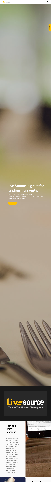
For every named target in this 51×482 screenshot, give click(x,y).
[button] (25, 403)
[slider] (24, 414)
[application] (25, 403)
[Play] (5, 414)
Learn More (12, 203)
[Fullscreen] (45, 414)
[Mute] (43, 414)
